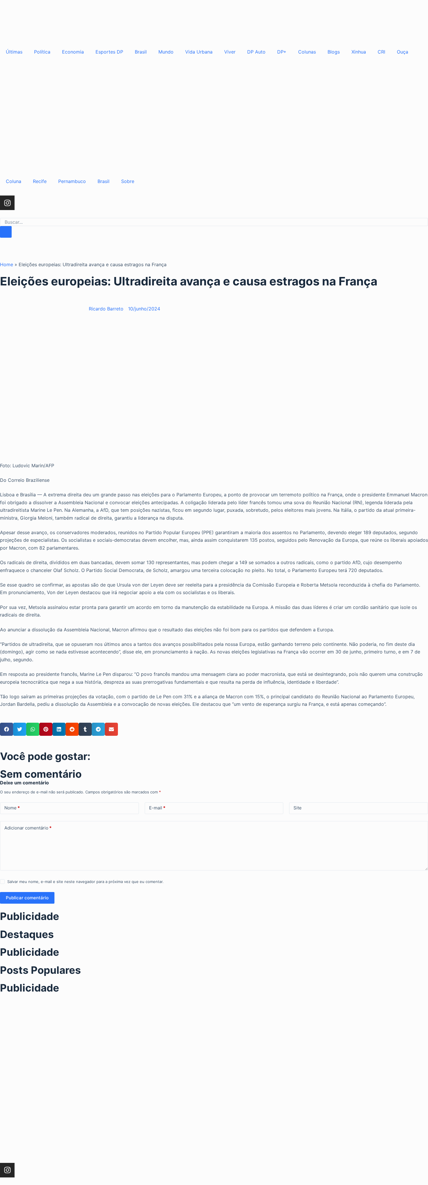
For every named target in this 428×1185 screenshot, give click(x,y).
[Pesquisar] (6, 232)
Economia (73, 52)
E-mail (157, 808)
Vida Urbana (199, 52)
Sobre (127, 181)
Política (42, 52)
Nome (12, 808)
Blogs (334, 52)
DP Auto (256, 52)
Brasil (141, 52)
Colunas (307, 52)
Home (6, 264)
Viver (230, 52)
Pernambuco (72, 181)
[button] (6, 729)
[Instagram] (7, 203)
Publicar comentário (27, 897)
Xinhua (358, 52)
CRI (381, 52)
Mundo (166, 52)
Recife (40, 181)
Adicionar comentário (28, 828)
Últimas (14, 52)
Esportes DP (109, 52)
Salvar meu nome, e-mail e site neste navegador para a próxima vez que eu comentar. (85, 881)
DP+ (281, 52)
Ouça (402, 52)
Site (297, 808)
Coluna (13, 181)
